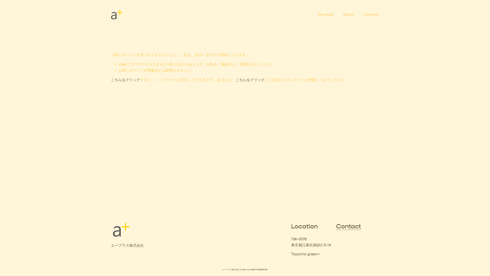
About (348, 14)
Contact (371, 14)
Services (325, 14)
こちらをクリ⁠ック (125, 80)
